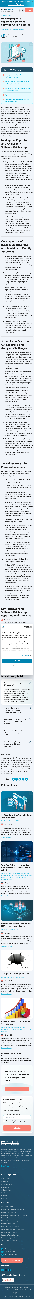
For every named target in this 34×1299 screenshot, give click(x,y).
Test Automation (15, 1029)
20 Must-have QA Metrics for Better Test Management (17, 816)
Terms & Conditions (8, 1290)
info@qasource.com (11, 1254)
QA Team (4, 977)
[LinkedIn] (2, 1270)
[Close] (32, 1)
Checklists (4, 1181)
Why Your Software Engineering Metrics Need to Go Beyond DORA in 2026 (16, 867)
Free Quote (11, 1293)
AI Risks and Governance (16, 875)
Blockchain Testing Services (9, 1212)
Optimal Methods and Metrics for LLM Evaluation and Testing (15, 925)
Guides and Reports (7, 1184)
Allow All (17, 661)
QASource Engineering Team (16, 35)
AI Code (27, 875)
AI (13, 873)
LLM (18, 929)
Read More (5, 1166)
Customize (16, 666)
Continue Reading (6, 837)
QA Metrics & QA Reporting (18, 29)
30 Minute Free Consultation (12, 1260)
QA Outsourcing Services (9, 1232)
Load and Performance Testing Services (13, 1218)
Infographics (5, 1187)
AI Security (18, 877)
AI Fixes (17, 873)
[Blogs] (9, 1270)
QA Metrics (5, 29)
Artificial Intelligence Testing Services (12, 1209)
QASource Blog (6, 15)
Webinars (4, 1195)
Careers (18, 1293)
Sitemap (7, 1287)
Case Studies (5, 1178)
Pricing (29, 10)
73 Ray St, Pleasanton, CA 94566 (15, 1249)
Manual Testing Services (8, 1224)
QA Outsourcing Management (10, 1027)
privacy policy (18, 1123)
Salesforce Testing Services (10, 1235)
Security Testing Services (9, 1238)
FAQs (24, 1293)
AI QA (10, 873)
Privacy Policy (24, 1287)
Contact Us (15, 1287)
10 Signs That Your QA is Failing (15, 974)
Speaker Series (6, 1193)
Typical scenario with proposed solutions (18, 95)
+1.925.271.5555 (10, 1252)
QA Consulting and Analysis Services (12, 1229)
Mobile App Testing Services (10, 1226)
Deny (17, 671)
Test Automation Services (9, 1241)
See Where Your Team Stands (16, 5)
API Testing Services (7, 1206)
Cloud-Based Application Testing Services (14, 1215)
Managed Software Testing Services (12, 1221)
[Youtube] (6, 1270)
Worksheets (5, 1198)
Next (17, 1089)
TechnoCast (12, 929)
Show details (25, 655)
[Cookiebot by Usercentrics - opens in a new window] (24, 627)
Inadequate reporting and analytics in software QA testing (16, 76)
